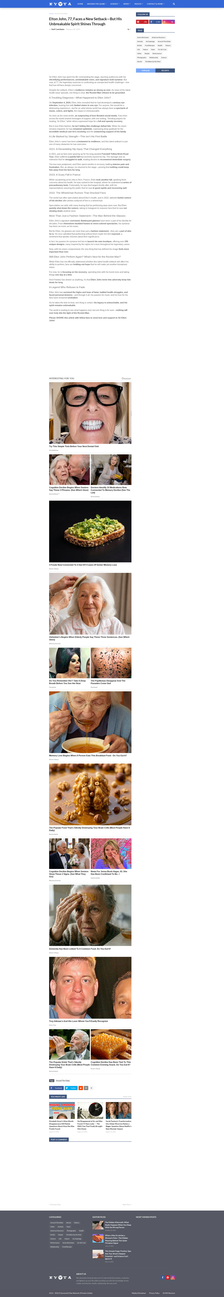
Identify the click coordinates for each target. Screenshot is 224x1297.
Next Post (126, 1205)
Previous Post (55, 1205)
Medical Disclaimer (139, 1293)
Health (160, 45)
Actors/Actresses (143, 37)
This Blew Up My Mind (152, 61)
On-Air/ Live (162, 49)
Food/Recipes (150, 45)
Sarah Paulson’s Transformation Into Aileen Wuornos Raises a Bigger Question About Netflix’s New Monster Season (118, 1125)
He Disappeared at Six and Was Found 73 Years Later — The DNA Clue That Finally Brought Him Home (89, 1125)
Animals (140, 41)
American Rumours (158, 37)
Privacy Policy (154, 1293)
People (147, 53)
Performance (157, 53)
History (168, 45)
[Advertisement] (90, 52)
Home (51, 14)
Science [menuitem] (114, 4)
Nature (145, 49)
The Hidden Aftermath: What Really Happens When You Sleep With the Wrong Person (118, 1224)
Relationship (153, 57)
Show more (127, 1097)
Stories (139, 61)
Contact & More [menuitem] (155, 4)
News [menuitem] (126, 4)
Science (163, 57)
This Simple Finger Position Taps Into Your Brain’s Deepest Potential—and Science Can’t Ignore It (118, 1255)
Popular (146, 70)
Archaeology (150, 41)
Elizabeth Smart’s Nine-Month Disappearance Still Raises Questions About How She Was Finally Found (61, 1125)
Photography (141, 57)
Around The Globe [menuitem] (96, 4)
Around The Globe (61, 14)
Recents (165, 70)
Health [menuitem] (137, 4)
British (139, 45)
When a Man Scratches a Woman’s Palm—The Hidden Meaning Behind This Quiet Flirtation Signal (116, 1239)
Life (138, 49)
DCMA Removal (169, 1293)
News (153, 49)
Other (139, 53)
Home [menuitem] (80, 4)
